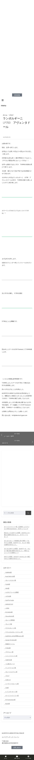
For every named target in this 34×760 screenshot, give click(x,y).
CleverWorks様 (9, 616)
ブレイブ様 (8, 624)
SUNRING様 (8, 572)
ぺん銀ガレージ (10, 664)
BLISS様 (7, 704)
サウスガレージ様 (10, 628)
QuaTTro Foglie (9, 600)
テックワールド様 (10, 668)
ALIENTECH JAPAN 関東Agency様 (14, 636)
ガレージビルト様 (10, 580)
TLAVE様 (7, 584)
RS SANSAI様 (9, 612)
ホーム (5, 115)
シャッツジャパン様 (11, 656)
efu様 (7, 688)
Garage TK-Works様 (11, 640)
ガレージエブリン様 (11, 672)
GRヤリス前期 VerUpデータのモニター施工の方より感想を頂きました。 (17, 557)
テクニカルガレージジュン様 (14, 632)
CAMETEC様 (8, 660)
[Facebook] (3, 752)
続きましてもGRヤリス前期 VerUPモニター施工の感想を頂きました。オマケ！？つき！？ (17, 535)
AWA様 (7, 588)
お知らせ (8, 680)
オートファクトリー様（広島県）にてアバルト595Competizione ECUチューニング (16, 528)
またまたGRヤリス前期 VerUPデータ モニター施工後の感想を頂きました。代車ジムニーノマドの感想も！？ (17, 550)
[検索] (28, 513)
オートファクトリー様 (12, 695)
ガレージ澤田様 (10, 620)
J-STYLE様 (8, 596)
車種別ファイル (10, 644)
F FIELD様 (8, 648)
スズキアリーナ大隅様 (12, 592)
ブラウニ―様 (9, 652)
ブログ (11, 115)
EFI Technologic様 (10, 700)
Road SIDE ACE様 (10, 576)
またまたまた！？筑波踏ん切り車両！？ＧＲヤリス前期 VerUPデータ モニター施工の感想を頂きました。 (17, 543)
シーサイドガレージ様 (12, 684)
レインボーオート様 (11, 692)
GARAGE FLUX (9, 604)
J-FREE (7, 608)
